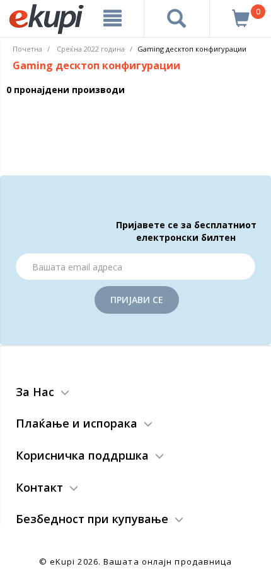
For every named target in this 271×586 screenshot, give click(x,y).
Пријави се (136, 300)
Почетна (27, 48)
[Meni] (113, 18)
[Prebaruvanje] (176, 18)
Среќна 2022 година (91, 48)
